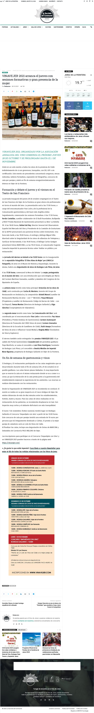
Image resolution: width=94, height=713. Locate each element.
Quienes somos (43, 1)
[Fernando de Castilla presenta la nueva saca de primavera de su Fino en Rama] (78, 180)
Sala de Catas (36, 27)
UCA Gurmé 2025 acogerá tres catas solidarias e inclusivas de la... (78, 164)
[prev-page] (58, 630)
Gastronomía (58, 27)
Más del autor (22, 629)
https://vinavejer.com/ (11, 443)
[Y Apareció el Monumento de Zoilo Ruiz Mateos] (78, 207)
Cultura (48, 27)
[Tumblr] (29, 91)
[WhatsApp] (16, 91)
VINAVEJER (12, 585)
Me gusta (69, 102)
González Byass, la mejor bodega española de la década (13, 604)
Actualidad (15, 27)
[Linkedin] (21, 91)
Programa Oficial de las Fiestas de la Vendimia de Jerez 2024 (30, 650)
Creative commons (54, 708)
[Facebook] (84, 1)
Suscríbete (52, 1)
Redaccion (7, 86)
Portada (5, 27)
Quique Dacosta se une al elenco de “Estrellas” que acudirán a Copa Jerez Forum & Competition (49, 605)
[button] (91, 27)
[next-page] (60, 630)
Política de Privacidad (68, 708)
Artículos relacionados (10, 629)
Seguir (78, 102)
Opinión (77, 27)
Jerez (25, 27)
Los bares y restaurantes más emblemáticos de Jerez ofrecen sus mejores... (77, 136)
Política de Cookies (82, 708)
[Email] (25, 91)
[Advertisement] (47, 35)
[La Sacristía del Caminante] (47, 14)
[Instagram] (87, 1)
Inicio (3, 70)
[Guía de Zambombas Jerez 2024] (78, 233)
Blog (84, 27)
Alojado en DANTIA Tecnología (79, 711)
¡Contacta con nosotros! (53, 696)
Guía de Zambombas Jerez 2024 (77, 243)
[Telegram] (33, 91)
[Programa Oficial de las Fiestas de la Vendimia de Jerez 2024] (31, 639)
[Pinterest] (90, 1)
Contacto (60, 1)
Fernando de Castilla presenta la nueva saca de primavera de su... (77, 191)
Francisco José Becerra (71, 221)
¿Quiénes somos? (39, 696)
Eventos (69, 27)
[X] (92, 1)
